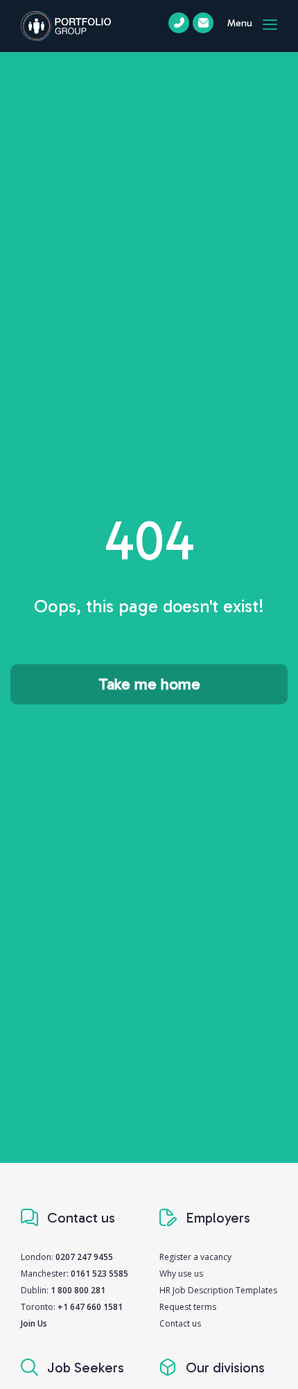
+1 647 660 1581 (90, 1307)
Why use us (181, 1273)
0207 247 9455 (84, 1257)
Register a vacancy (195, 1257)
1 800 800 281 (78, 1290)
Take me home (149, 684)
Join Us (34, 1323)
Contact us (180, 1323)
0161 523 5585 (99, 1273)
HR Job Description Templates (218, 1290)
